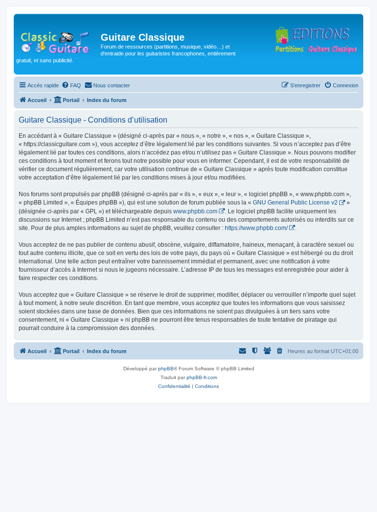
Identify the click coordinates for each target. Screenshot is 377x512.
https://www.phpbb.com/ (256, 228)
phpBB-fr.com (202, 377)
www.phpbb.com (195, 211)
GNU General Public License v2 (295, 202)
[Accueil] (58, 40)
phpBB (166, 368)
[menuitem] (71, 85)
